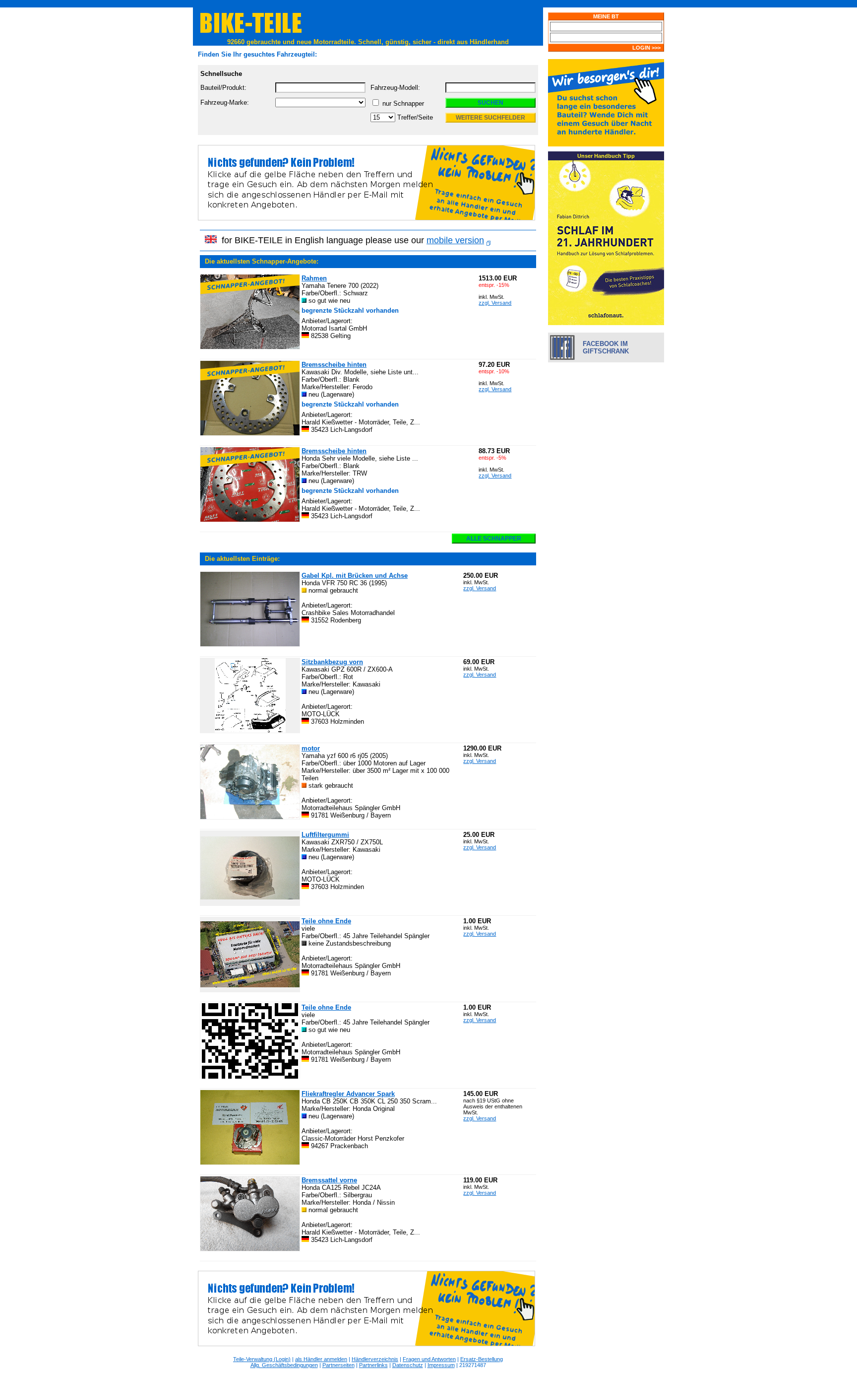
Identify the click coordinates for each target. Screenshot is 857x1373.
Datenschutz (407, 1365)
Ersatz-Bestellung (481, 1359)
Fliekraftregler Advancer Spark (348, 1094)
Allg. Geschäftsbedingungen (284, 1365)
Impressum (441, 1365)
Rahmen (314, 278)
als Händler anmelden (321, 1359)
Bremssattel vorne (329, 1180)
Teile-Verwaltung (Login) (262, 1359)
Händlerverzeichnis (375, 1359)
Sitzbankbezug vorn (332, 662)
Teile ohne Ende (326, 921)
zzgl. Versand (495, 303)
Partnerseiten (338, 1365)
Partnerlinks (373, 1365)
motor (311, 748)
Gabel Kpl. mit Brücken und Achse (355, 575)
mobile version (455, 240)
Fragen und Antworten (429, 1359)
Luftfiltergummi (325, 834)
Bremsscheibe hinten (334, 364)
